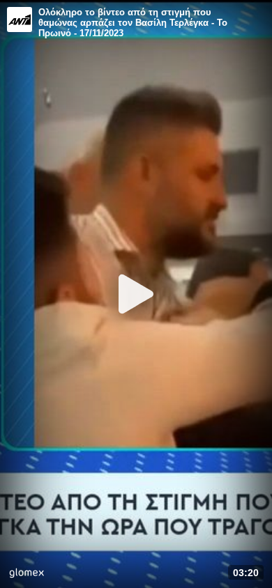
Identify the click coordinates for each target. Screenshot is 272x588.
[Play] (136, 294)
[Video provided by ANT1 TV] (19, 19)
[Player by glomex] (26, 574)
